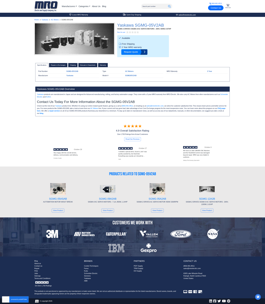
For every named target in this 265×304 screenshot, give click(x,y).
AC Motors (55, 20)
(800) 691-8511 (127, 106)
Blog (104, 6)
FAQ (36, 271)
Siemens (87, 276)
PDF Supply (138, 266)
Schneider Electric (91, 273)
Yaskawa (45, 20)
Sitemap (37, 276)
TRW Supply (138, 268)
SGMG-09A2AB (107, 198)
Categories (84, 6)
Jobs (36, 273)
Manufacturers (68, 6)
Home (36, 20)
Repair (36, 268)
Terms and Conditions (42, 278)
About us (37, 263)
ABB (85, 281)
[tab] (41, 65)
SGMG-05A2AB (157, 198)
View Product (58, 210)
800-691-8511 (217, 3)
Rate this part (121, 32)
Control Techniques (91, 266)
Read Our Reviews (133, 139)
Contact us (38, 266)
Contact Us (216, 8)
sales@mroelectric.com (155, 106)
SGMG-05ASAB (58, 198)
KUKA (48, 97)
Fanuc (86, 268)
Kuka (86, 271)
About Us (96, 6)
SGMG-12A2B (207, 198)
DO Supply (138, 271)
